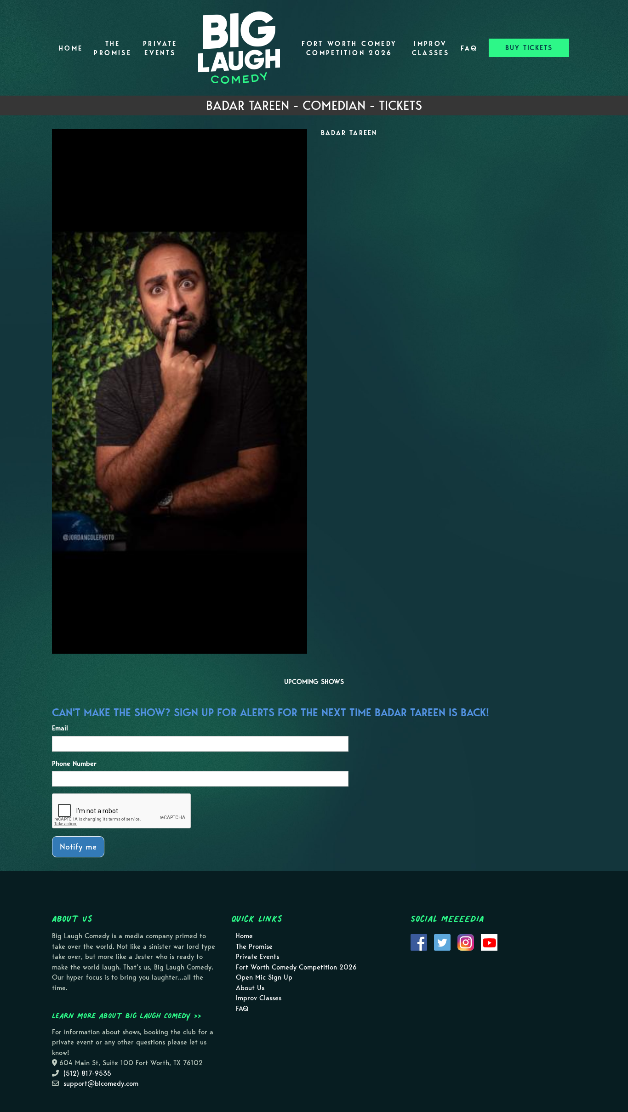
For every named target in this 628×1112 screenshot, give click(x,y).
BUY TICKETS (529, 48)
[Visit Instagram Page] (465, 942)
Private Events (160, 48)
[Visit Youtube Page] (489, 942)
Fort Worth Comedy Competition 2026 (349, 48)
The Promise (112, 48)
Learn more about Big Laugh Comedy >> (126, 1015)
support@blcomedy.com (100, 1083)
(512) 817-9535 (87, 1073)
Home (71, 48)
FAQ (469, 48)
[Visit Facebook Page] (419, 942)
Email (60, 728)
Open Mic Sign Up (264, 977)
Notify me (78, 846)
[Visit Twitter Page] (442, 942)
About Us (250, 988)
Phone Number (74, 763)
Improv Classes (431, 48)
